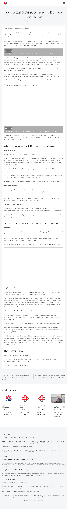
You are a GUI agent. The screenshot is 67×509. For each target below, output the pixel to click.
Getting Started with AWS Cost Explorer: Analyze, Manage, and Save (21, 470)
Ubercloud (6, 434)
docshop (30, 21)
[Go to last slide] (3, 407)
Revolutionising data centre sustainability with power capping (19, 438)
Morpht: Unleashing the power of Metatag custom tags (17, 459)
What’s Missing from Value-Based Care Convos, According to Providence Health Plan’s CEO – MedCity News (15, 376)
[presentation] (9, 398)
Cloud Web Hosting (8, 479)
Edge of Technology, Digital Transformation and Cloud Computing (20, 491)
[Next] (64, 407)
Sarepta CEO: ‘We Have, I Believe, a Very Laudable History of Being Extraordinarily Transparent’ (58, 411)
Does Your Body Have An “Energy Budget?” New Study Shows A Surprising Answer (25, 411)
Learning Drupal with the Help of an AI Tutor (14, 483)
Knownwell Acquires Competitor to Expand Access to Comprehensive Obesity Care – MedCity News (50, 375)
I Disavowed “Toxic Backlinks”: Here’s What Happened (17, 446)
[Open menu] (63, 3)
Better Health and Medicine (33, 9)
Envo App (5, 456)
